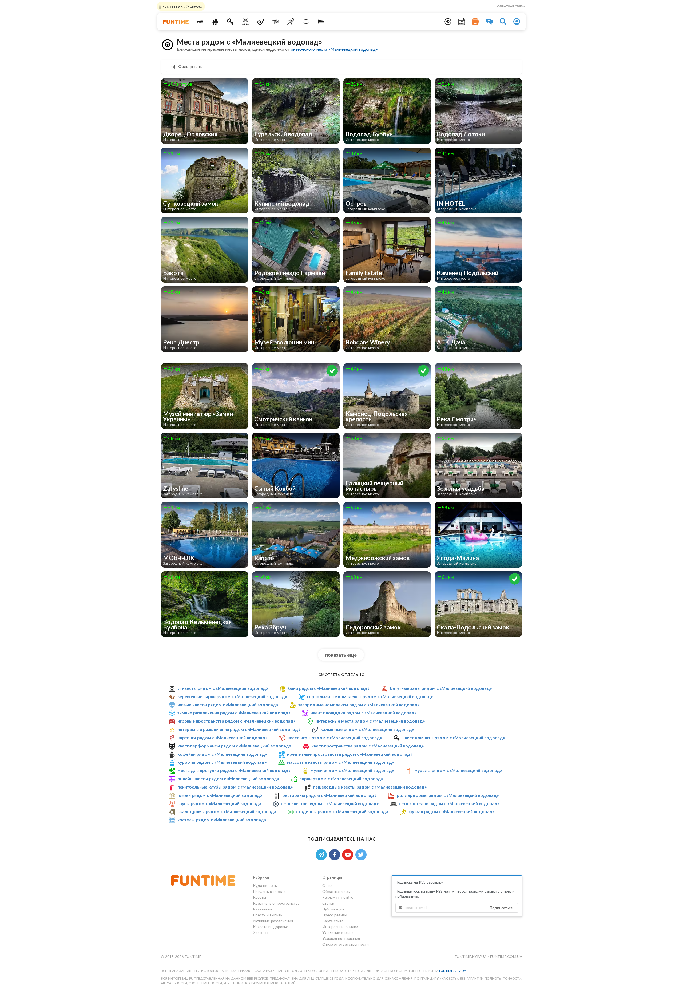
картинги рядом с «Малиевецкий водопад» (222, 737)
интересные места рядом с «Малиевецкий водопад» (370, 720)
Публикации (333, 909)
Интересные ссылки (340, 926)
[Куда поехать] (200, 21)
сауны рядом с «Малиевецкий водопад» (219, 803)
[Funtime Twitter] (361, 854)
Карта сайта (332, 920)
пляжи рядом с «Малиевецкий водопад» (219, 795)
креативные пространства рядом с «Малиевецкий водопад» (349, 754)
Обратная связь (511, 6)
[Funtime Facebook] (335, 854)
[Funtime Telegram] (322, 854)
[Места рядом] (448, 21)
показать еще (341, 655)
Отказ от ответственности (345, 944)
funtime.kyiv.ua (471, 956)
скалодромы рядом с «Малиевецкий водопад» (226, 811)
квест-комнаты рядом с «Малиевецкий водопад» (453, 737)
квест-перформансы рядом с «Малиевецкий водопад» (234, 745)
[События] (462, 21)
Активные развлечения (273, 920)
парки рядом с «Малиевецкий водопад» (341, 778)
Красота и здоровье (270, 926)
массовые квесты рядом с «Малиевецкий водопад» (340, 762)
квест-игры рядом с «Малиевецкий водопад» (335, 737)
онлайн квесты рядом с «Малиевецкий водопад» (228, 778)
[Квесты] (230, 21)
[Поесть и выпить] (276, 21)
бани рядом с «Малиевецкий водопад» (328, 688)
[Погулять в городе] (215, 21)
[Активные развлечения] (291, 21)
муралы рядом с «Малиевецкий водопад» (458, 770)
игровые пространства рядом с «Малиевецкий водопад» (236, 720)
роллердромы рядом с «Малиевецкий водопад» (448, 795)
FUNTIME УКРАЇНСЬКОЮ (182, 6)
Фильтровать (189, 66)
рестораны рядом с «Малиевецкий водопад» (329, 795)
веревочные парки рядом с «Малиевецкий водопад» (232, 696)
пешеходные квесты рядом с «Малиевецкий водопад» (370, 786)
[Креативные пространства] (245, 21)
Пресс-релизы (334, 915)
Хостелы (260, 932)
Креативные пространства (276, 903)
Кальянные (262, 909)
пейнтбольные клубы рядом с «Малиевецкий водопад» (235, 786)
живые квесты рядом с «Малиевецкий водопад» (227, 704)
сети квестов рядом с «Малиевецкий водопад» (330, 803)
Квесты (259, 897)
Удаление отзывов (338, 932)
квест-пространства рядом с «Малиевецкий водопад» (367, 745)
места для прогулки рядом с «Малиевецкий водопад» (233, 770)
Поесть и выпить (267, 915)
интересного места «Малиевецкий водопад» (334, 49)
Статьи (328, 903)
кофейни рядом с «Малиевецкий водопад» (222, 754)
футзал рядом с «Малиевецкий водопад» (451, 811)
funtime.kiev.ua (452, 971)
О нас (327, 886)
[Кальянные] (260, 21)
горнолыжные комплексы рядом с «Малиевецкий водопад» (370, 696)
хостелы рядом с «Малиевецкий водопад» (221, 819)
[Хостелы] (321, 21)
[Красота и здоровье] (306, 21)
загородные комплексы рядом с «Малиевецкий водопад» (358, 704)
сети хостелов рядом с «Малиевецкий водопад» (449, 803)
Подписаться (501, 907)
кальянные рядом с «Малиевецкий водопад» (367, 729)
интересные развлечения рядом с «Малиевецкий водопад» (238, 729)
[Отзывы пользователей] (489, 21)
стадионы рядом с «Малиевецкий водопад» (342, 811)
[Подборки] (475, 21)
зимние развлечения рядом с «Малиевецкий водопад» (233, 712)
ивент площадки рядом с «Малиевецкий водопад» (363, 712)
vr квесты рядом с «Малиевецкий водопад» (222, 688)
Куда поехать (265, 886)
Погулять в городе (269, 891)
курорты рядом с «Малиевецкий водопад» (222, 762)
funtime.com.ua (506, 956)
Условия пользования (341, 938)
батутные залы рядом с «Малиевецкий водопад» (441, 688)
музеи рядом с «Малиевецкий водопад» (352, 770)
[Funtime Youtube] (348, 854)
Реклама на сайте (337, 897)
